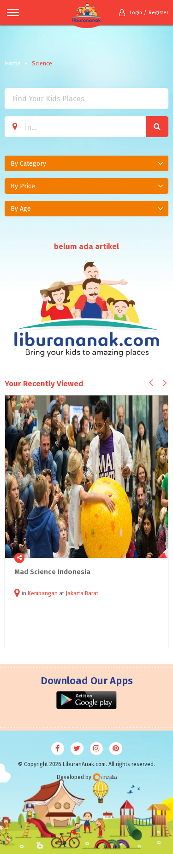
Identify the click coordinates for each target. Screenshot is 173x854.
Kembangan (43, 593)
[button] (86, 163)
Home (13, 63)
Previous (151, 382)
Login (136, 13)
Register (158, 13)
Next (164, 383)
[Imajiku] (105, 777)
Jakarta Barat (82, 593)
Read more (156, 558)
